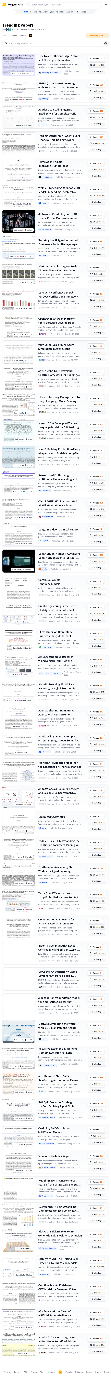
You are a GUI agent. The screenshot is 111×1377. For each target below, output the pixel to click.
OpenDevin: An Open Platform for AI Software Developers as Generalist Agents (56, 321)
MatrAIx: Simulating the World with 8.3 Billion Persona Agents (57, 1026)
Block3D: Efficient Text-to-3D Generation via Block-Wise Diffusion (60, 1233)
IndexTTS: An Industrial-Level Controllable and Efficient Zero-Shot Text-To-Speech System (57, 948)
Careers (51, 1372)
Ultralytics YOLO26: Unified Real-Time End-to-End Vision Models (58, 1261)
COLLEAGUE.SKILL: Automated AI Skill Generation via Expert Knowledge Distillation (57, 503)
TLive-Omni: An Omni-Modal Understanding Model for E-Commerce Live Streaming (55, 634)
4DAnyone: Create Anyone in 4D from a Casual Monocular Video (57, 216)
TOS (25, 1372)
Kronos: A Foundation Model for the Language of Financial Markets (59, 764)
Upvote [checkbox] (97, 58)
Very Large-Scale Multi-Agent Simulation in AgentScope (56, 346)
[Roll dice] (105, 43)
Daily (5, 35)
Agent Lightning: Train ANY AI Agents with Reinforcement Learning (56, 712)
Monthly (23, 35)
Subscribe (81, 11)
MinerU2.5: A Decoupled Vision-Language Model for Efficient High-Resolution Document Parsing (60, 425)
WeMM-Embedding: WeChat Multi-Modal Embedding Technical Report (59, 190)
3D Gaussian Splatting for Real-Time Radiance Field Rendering (57, 268)
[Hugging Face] (60, 1372)
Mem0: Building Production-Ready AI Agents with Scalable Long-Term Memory (59, 451)
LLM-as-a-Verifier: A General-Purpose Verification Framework (58, 294)
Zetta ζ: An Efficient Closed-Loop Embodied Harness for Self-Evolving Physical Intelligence (58, 895)
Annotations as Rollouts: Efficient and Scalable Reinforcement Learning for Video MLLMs (58, 791)
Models (68, 1372)
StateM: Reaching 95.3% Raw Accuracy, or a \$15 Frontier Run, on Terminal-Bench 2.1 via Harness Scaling (60, 686)
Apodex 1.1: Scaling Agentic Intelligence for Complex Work (57, 111)
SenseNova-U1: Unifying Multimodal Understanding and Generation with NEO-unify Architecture (57, 477)
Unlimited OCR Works (51, 817)
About (42, 1372)
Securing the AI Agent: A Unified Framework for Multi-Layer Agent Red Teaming (59, 242)
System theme (13, 1372)
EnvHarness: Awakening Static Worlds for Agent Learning (57, 869)
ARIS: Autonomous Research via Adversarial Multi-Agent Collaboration (55, 659)
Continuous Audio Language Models (49, 582)
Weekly (13, 35)
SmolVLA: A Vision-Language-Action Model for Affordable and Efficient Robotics (57, 1339)
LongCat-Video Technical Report (58, 529)
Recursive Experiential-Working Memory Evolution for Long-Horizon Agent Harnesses (57, 1051)
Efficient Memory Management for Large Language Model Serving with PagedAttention (59, 399)
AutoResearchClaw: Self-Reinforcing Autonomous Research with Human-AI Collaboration (59, 1078)
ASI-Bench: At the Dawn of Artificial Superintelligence (54, 1313)
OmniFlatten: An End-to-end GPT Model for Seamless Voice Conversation (57, 1287)
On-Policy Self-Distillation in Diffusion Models (54, 1130)
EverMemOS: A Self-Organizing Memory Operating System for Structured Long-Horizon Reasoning (57, 1209)
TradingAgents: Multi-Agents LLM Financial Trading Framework (59, 138)
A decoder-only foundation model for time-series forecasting (59, 1000)
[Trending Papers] (30, 35)
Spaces (89, 1372)
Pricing (98, 1372)
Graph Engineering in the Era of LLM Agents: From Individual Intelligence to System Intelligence (59, 608)
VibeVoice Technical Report (55, 1156)
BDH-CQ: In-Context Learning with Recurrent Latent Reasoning (58, 85)
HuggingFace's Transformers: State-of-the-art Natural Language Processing (59, 1183)
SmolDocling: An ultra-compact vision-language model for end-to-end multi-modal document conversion (59, 738)
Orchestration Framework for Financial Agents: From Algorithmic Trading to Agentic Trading (60, 921)
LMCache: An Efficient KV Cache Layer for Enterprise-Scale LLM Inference (57, 974)
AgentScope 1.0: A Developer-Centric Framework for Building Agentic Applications (57, 373)
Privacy (34, 1372)
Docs (106, 1372)
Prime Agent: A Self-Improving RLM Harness (53, 163)
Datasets (79, 1372)
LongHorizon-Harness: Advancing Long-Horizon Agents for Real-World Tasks (59, 556)
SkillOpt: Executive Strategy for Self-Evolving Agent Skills (56, 1104)
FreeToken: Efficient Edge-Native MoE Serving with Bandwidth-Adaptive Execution (58, 58)
